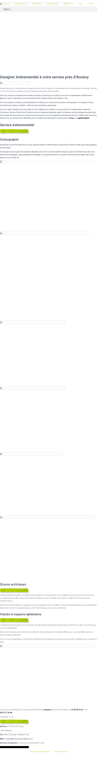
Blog (80, 3)
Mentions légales (61, 752)
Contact (90, 3)
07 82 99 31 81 (77, 710)
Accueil (6, 3)
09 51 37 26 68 (10, 735)
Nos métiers (37, 3)
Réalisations (69, 3)
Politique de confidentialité (39, 752)
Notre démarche (20, 3)
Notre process (53, 3)
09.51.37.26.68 (6, 713)
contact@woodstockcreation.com (19, 739)
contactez (47, 710)
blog (72, 118)
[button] (48, 9)
